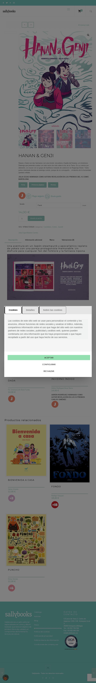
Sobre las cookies (52, 310)
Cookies (13, 310)
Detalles (30, 310)
